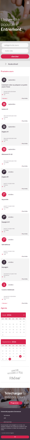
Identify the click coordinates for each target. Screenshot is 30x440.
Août (6, 315)
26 (20, 356)
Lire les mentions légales (8, 433)
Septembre (9, 342)
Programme (14, 403)
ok (15, 437)
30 (9, 359)
